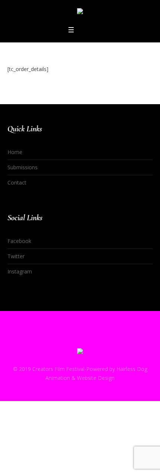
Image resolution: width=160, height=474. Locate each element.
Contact (16, 182)
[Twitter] (80, 337)
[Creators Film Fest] (80, 12)
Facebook (19, 240)
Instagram (19, 271)
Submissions (22, 167)
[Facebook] (65, 337)
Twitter (16, 256)
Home (14, 152)
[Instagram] (94, 337)
